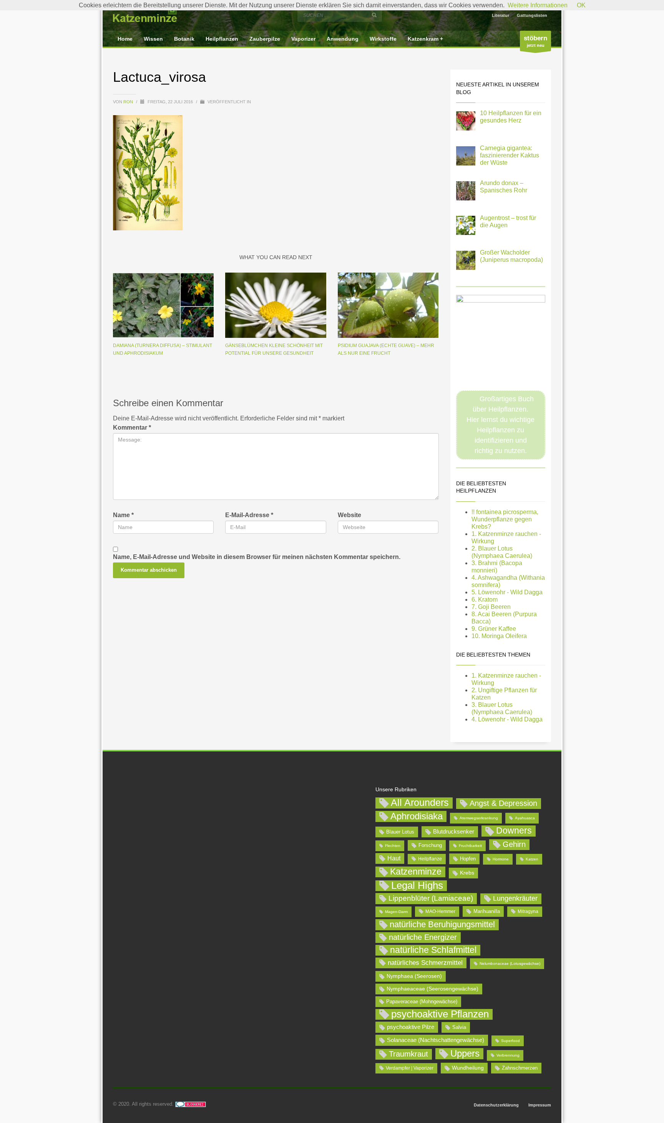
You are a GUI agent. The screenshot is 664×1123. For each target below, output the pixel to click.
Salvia (459, 1027)
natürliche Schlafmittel (433, 950)
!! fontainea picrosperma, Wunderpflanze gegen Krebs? (504, 519)
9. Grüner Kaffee (493, 628)
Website (349, 515)
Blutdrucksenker (453, 831)
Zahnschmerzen (520, 1068)
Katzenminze (416, 872)
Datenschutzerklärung (496, 1105)
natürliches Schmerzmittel (425, 962)
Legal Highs (417, 885)
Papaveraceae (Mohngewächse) (421, 1001)
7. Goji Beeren (491, 607)
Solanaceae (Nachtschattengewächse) (435, 1040)
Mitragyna (528, 911)
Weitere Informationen (538, 5)
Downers (514, 830)
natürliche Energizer (423, 937)
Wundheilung (468, 1068)
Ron (128, 101)
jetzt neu (535, 41)
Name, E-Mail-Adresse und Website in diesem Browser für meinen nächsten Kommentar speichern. (256, 557)
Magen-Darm (396, 912)
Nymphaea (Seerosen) (414, 976)
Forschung (430, 845)
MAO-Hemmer (440, 911)
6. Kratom (484, 599)
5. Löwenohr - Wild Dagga (507, 592)
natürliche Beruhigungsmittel (442, 924)
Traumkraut (408, 1054)
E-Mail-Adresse (249, 515)
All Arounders (420, 802)
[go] (374, 15)
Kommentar (132, 427)
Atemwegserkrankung (479, 818)
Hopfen (468, 859)
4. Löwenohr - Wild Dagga (507, 719)
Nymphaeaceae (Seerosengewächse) (432, 989)
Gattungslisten (532, 15)
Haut (393, 858)
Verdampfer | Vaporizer (409, 1068)
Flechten (392, 845)
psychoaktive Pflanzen (440, 1014)
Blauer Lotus (400, 832)
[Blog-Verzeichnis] (190, 1104)
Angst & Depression (503, 803)
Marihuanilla (486, 911)
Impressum (539, 1105)
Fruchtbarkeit (470, 845)
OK (581, 5)
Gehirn (514, 844)
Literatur (500, 15)
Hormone (501, 859)
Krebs (467, 873)
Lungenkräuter (515, 898)
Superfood (510, 1041)
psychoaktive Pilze (410, 1027)
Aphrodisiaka (416, 816)
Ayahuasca (525, 818)
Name (123, 515)
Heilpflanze (430, 859)
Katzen (532, 859)
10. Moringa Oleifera (499, 636)
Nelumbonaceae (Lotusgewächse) (510, 963)
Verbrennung (508, 1055)
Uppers (465, 1053)
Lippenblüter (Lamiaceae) (430, 898)
